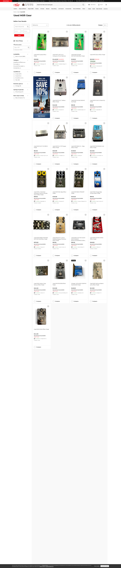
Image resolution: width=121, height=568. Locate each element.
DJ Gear (42, 8)
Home (14, 12)
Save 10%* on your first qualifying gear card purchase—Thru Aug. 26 (90, 1)
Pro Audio (16, 64)
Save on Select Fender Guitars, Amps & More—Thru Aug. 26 (61, 1)
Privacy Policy (45, 565)
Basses (47, 8)
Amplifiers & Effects (19, 62)
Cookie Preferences (49, 566)
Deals (89, 8)
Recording (53, 8)
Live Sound (61, 8)
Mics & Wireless (77, 8)
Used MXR (22, 12)
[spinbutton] (17, 31)
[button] (28, 4)
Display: (100, 25)
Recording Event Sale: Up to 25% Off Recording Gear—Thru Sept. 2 (31, 1)
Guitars (15, 8)
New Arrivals (99, 8)
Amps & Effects (22, 8)
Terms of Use (42, 566)
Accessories (68, 8)
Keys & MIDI (30, 8)
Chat (26, 5)
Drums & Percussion (19, 66)
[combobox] (40, 25)
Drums (37, 8)
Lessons (106, 8)
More (84, 8)
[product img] (41, 41)
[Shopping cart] (106, 4)
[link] (41, 56)
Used (93, 8)
